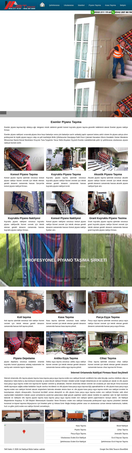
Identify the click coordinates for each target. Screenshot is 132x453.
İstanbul (81, 5)
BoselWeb (124, 449)
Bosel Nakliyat (122, 426)
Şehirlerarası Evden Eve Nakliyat (73, 442)
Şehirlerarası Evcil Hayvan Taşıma (114, 442)
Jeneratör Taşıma (121, 434)
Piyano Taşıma (95, 5)
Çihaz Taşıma (122, 430)
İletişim (123, 5)
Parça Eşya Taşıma (78, 434)
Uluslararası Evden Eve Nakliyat (73, 438)
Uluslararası (69, 5)
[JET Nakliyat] (42, 4)
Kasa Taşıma (110, 5)
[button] (24, 432)
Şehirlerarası (54, 5)
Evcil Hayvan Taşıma (120, 438)
